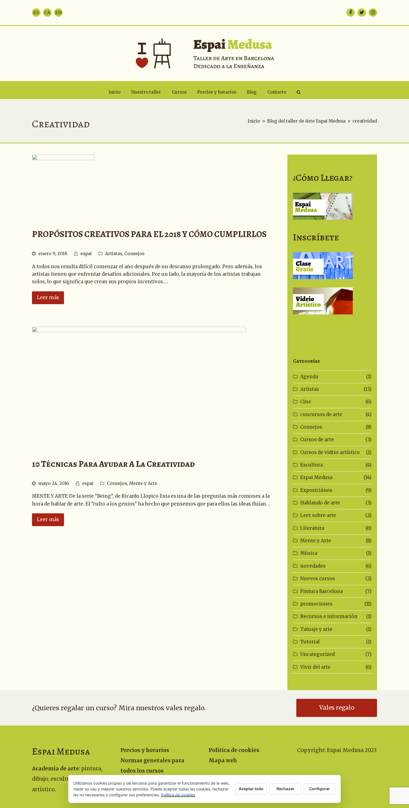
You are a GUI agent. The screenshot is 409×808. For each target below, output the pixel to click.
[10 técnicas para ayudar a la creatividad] (139, 387)
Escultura (311, 465)
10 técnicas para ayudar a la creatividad (113, 464)
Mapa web (223, 760)
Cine (305, 402)
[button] (298, 92)
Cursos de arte (317, 439)
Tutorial (310, 642)
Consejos (134, 253)
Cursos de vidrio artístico (330, 452)
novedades (313, 566)
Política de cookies (178, 794)
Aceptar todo (251, 788)
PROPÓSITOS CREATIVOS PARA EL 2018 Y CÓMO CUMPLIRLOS (149, 234)
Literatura (312, 528)
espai (86, 253)
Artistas (113, 253)
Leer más (48, 297)
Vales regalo (336, 707)
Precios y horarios (144, 750)
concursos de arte (321, 414)
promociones (316, 604)
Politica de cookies (234, 750)
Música (308, 553)
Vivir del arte (315, 667)
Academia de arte (55, 768)
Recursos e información (329, 616)
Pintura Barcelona (321, 591)
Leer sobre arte (318, 515)
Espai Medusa (316, 477)
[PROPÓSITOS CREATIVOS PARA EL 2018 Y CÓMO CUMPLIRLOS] (63, 186)
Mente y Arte (143, 483)
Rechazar (285, 788)
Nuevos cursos (317, 578)
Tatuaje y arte (316, 629)
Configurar (319, 788)
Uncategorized (317, 654)
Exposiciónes (316, 490)
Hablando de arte (320, 503)
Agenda (309, 377)
